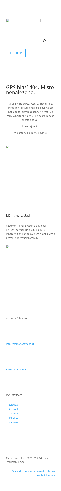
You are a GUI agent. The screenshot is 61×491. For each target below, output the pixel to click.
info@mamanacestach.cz (20, 343)
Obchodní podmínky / (24, 471)
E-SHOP (16, 53)
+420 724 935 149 (16, 369)
